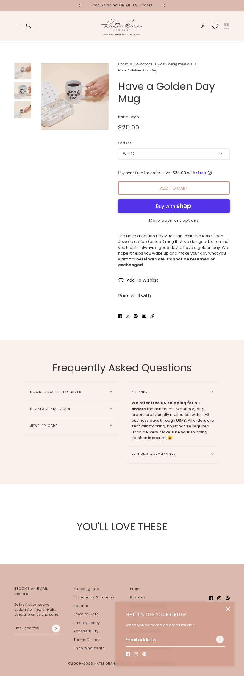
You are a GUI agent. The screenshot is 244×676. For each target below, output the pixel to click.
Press (135, 588)
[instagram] (136, 654)
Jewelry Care (86, 614)
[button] (152, 315)
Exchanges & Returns (94, 597)
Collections (143, 64)
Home (123, 64)
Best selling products (175, 64)
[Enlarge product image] (75, 96)
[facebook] (127, 654)
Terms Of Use (86, 639)
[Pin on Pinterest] (135, 315)
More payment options (174, 220)
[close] (228, 609)
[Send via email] (144, 315)
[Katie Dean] (122, 25)
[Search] (29, 26)
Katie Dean (128, 117)
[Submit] (220, 639)
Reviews (138, 597)
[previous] (79, 5)
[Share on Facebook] (120, 315)
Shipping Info (86, 588)
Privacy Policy (86, 622)
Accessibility (85, 631)
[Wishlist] (214, 25)
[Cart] (226, 26)
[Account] (203, 26)
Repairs (80, 605)
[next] (164, 5)
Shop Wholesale (89, 648)
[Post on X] (128, 315)
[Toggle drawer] (17, 26)
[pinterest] (144, 654)
